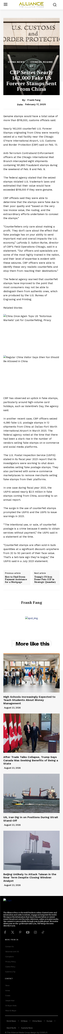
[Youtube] (27, 932)
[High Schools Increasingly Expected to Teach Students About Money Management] (31, 673)
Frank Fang (33, 100)
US (31, 66)
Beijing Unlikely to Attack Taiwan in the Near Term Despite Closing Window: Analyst (29, 877)
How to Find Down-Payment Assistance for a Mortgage (16, 580)
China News (16, 62)
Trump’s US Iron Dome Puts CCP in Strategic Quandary (45, 580)
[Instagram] (35, 932)
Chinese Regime (41, 62)
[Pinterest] (20, 932)
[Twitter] (12, 932)
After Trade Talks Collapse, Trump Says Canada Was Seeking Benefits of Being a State (30, 760)
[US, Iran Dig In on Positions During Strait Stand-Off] (31, 793)
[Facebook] (5, 932)
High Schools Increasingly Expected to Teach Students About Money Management (29, 700)
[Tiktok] (43, 932)
